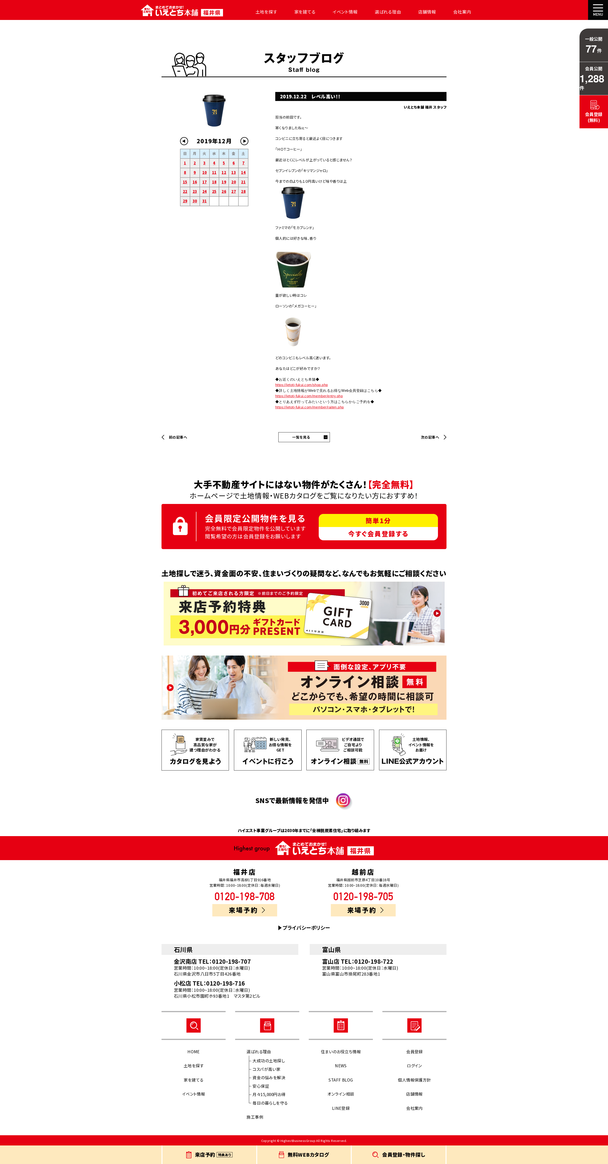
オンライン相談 (340, 1094)
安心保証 (260, 1086)
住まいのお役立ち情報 (341, 1051)
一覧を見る (301, 437)
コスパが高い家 (266, 1069)
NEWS (341, 1065)
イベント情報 (345, 12)
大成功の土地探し (268, 1060)
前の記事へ (178, 437)
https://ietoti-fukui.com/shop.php (301, 385)
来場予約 (243, 910)
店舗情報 (427, 12)
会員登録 (414, 1051)
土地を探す (266, 12)
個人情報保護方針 (414, 1080)
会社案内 (462, 12)
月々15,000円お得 (268, 1094)
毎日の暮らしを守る (270, 1103)
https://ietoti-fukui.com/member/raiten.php (309, 407)
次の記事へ (430, 437)
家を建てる (305, 12)
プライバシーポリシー (306, 927)
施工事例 (255, 1117)
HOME (193, 1051)
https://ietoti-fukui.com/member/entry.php (309, 396)
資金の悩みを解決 (268, 1077)
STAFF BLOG (340, 1080)
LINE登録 (341, 1108)
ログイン (414, 1065)
